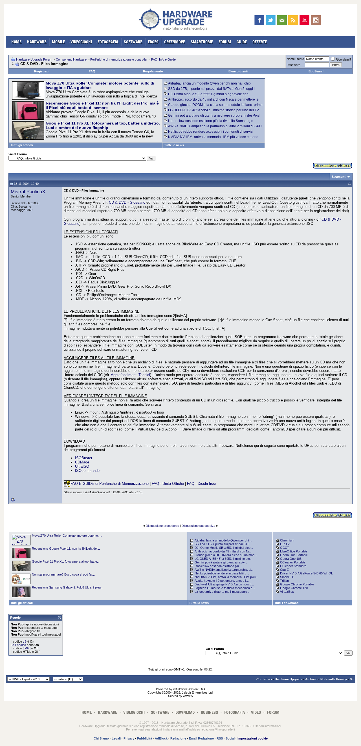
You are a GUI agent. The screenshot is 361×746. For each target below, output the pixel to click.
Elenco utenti (238, 71)
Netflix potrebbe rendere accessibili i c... (222, 573)
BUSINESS (209, 712)
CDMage (82, 462)
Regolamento (153, 71)
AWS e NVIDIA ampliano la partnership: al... (224, 569)
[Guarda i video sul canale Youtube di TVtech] (304, 20)
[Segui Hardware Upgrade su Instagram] (316, 20)
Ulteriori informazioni (267, 726)
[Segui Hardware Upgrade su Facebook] (259, 20)
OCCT (284, 547)
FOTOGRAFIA (108, 42)
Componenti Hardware (71, 59)
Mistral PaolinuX (28, 191)
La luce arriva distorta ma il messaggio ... (222, 591)
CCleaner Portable (292, 562)
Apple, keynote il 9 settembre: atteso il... (222, 580)
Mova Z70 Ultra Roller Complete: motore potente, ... (67, 535)
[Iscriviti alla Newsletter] (282, 20)
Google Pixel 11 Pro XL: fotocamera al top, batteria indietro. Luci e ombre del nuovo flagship (103, 125)
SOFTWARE (133, 42)
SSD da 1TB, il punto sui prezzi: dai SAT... (223, 544)
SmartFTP (287, 577)
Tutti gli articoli (22, 145)
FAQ (92, 71)
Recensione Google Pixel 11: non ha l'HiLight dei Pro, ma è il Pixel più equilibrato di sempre (102, 105)
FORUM (225, 42)
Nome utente (295, 59)
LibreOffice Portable (293, 551)
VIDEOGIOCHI (81, 42)
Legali (116, 738)
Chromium (287, 540)
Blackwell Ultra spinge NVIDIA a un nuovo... (224, 584)
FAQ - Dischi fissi (201, 483)
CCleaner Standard (293, 566)
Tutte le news (174, 145)
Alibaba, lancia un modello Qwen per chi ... (223, 540)
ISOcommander (88, 471)
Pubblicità (144, 738)
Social (230, 738)
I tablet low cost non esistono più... (218, 566)
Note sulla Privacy (333, 679)
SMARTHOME (202, 42)
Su (352, 679)
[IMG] (26, 648)
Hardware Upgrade (288, 679)
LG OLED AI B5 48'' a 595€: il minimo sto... (223, 558)
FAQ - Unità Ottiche (168, 483)
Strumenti (339, 176)
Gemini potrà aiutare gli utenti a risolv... (221, 562)
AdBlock (161, 738)
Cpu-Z (284, 569)
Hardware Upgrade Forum (34, 59)
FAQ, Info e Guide (163, 59)
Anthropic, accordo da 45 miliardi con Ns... (223, 551)
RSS (220, 738)
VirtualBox (287, 591)
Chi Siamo (101, 738)
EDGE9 (153, 42)
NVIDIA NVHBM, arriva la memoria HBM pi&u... (227, 577)
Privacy (129, 738)
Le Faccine (18, 645)
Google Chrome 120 (294, 588)
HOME (16, 42)
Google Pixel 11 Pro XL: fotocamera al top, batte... (66, 561)
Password (293, 64)
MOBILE (58, 42)
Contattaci (264, 679)
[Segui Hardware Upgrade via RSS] (293, 20)
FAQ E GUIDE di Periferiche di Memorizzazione (110, 483)
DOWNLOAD (185, 712)
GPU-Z (285, 544)
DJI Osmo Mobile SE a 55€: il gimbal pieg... (224, 547)
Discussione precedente (162, 525)
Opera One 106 (290, 558)
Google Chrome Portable (297, 584)
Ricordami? (343, 59)
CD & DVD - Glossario (127, 202)
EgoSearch (317, 71)
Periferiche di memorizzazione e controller (119, 59)
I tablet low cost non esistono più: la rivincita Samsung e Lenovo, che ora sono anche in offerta (208, 123)
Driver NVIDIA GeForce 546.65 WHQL (306, 573)
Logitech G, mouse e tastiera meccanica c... (225, 588)
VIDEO (256, 712)
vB (25, 641)
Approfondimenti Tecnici (130, 375)
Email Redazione (201, 738)
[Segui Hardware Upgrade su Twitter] (271, 20)
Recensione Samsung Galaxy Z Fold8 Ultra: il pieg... (67, 587)
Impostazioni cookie (252, 738)
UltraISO (82, 466)
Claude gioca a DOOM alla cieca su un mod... (226, 555)
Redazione (178, 738)
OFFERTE (259, 42)
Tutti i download (286, 603)
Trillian (284, 580)
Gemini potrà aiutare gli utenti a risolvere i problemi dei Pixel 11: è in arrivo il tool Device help (212, 117)
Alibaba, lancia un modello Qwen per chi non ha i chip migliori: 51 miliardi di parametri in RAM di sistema (207, 85)
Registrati (41, 71)
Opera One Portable (294, 555)
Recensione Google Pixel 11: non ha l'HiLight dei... (66, 548)
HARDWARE (36, 42)
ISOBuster (83, 458)
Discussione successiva (198, 525)
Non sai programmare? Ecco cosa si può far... (63, 574)
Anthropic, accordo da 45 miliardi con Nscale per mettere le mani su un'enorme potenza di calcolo (211, 101)
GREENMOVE (174, 42)
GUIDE (242, 42)
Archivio (311, 679)
